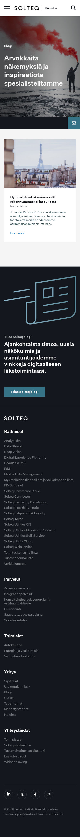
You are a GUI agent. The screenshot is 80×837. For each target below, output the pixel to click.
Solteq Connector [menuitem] (17, 496)
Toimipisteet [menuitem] (13, 739)
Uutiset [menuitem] (9, 698)
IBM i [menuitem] (7, 469)
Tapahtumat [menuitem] (13, 703)
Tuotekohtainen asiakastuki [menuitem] (24, 751)
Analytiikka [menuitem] (12, 441)
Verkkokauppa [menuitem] (15, 564)
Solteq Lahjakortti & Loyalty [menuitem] (24, 513)
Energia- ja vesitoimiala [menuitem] (21, 651)
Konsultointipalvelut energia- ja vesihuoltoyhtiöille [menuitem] (27, 601)
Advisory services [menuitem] (17, 588)
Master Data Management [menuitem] (23, 474)
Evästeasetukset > (50, 814)
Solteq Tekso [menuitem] (13, 519)
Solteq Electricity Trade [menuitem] (21, 508)
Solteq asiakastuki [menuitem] (17, 745)
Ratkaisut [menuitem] (13, 431)
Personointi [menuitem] (12, 609)
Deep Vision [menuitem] (13, 452)
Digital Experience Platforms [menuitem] (25, 457)
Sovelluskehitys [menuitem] (15, 620)
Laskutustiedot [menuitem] (15, 756)
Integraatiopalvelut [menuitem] (18, 594)
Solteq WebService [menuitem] (18, 547)
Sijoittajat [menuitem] (11, 681)
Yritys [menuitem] (10, 671)
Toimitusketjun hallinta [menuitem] (21, 552)
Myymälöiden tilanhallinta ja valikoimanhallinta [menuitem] (39, 480)
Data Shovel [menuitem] (13, 446)
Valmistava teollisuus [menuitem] (19, 656)
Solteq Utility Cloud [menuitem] (18, 541)
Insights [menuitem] (10, 715)
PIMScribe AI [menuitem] (13, 485)
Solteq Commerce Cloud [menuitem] (22, 491)
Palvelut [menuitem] (12, 579)
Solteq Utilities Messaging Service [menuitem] (29, 530)
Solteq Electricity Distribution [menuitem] (26, 502)
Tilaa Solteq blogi (24, 392)
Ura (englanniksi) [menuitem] (17, 686)
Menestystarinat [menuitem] (16, 709)
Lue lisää (17, 233)
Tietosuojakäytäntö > (20, 814)
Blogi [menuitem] (8, 692)
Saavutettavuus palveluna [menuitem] (23, 614)
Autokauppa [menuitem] (13, 645)
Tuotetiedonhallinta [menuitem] (18, 558)
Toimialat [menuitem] (13, 635)
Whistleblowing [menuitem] (15, 762)
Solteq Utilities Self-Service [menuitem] (24, 536)
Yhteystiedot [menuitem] (17, 730)
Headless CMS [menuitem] (15, 463)
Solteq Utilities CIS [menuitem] (17, 524)
